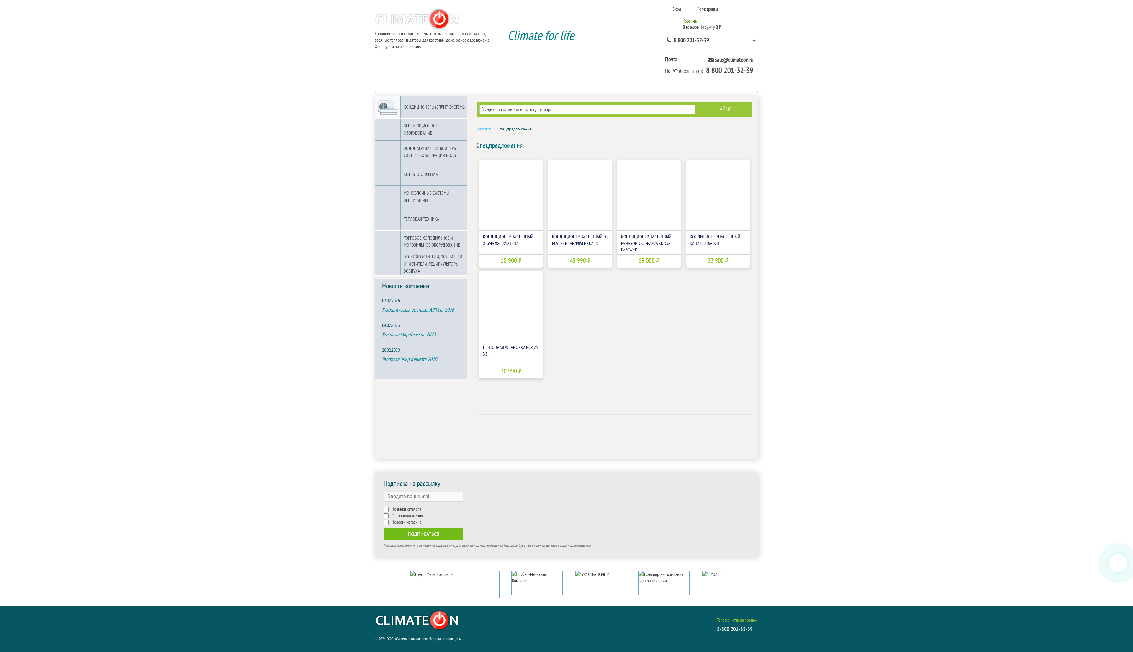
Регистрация (707, 9)
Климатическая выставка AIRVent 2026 (418, 310)
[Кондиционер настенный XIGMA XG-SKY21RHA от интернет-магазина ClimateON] (511, 195)
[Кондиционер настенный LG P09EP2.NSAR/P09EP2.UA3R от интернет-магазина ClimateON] (580, 195)
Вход (676, 9)
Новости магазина (406, 522)
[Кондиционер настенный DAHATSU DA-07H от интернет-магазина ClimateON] (718, 195)
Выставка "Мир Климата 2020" (410, 359)
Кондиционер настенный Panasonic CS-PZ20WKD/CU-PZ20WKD (646, 243)
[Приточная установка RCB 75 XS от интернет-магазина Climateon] (511, 306)
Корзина (690, 21)
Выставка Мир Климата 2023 (409, 335)
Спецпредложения (407, 515)
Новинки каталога (406, 509)
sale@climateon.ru (734, 59)
